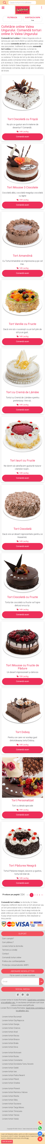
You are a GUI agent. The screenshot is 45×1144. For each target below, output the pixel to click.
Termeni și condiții (9, 950)
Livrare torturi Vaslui (10, 1119)
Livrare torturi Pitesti (10, 1079)
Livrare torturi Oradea (11, 1083)
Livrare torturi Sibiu (10, 1100)
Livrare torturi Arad (10, 1032)
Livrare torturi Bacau (10, 1035)
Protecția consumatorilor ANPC (15, 965)
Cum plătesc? (8, 942)
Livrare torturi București (11, 1017)
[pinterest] (23, 995)
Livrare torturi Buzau (10, 1056)
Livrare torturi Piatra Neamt (13, 1075)
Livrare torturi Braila (10, 1043)
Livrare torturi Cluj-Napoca (13, 1020)
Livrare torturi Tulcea (10, 1115)
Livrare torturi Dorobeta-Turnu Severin (17, 1064)
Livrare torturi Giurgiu (10, 1024)
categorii (3, 9)
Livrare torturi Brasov (11, 1039)
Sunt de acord (7, 1141)
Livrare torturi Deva (10, 1047)
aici (28, 1138)
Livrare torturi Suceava (11, 1104)
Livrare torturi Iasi (9, 1071)
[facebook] (18, 995)
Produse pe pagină (11, 894)
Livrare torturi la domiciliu (12, 946)
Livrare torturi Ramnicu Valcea (14, 1092)
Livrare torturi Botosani (11, 1052)
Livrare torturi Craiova (11, 1028)
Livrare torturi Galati (10, 1068)
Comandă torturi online (11, 957)
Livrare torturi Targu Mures (13, 1107)
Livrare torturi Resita (10, 1096)
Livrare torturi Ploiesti (11, 1088)
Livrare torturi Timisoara (12, 1111)
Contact (5, 954)
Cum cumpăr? (8, 938)
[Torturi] (22, 10)
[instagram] (28, 995)
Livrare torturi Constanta (12, 1060)
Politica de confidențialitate (13, 961)
